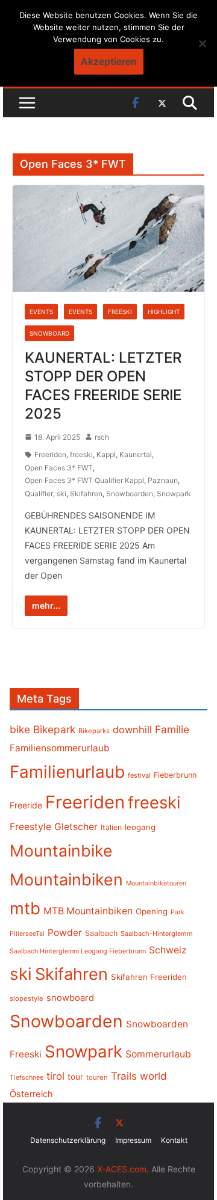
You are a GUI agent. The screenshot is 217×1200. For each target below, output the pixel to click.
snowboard (70, 997)
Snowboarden (129, 493)
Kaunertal (135, 454)
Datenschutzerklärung (67, 1140)
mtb (25, 908)
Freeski (120, 311)
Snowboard (49, 333)
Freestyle (30, 826)
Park (177, 912)
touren (97, 1077)
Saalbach (101, 933)
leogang (140, 827)
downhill (132, 730)
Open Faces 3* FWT (59, 467)
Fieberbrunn (175, 775)
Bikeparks (94, 731)
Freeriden (50, 454)
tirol (55, 1076)
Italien (111, 827)
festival (139, 775)
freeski (81, 454)
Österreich (31, 1094)
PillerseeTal (27, 933)
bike (20, 729)
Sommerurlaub (158, 1054)
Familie (172, 729)
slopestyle (26, 998)
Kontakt (174, 1140)
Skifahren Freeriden (149, 977)
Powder (65, 932)
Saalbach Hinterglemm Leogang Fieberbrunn (78, 951)
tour (75, 1077)
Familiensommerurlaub (60, 748)
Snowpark (174, 493)
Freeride (26, 805)
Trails (124, 1076)
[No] (202, 43)
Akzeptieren (109, 61)
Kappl (106, 454)
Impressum (133, 1140)
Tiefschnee (26, 1077)
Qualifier (39, 493)
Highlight (164, 311)
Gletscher (76, 826)
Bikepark (54, 729)
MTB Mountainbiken (88, 911)
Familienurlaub (67, 772)
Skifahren (86, 493)
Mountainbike (61, 850)
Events (41, 311)
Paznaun (163, 480)
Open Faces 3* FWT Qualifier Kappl (84, 480)
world (153, 1076)
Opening (152, 911)
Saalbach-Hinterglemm (157, 933)
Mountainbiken (66, 879)
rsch (102, 437)
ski (61, 493)
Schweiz (168, 950)
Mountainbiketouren (156, 883)
